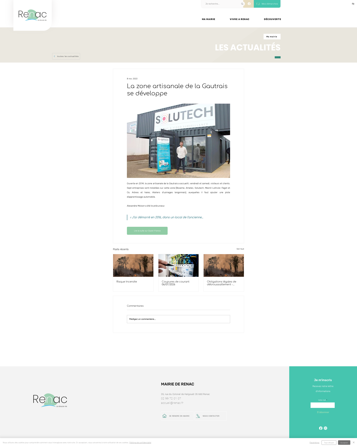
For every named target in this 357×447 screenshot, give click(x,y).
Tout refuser (329, 442)
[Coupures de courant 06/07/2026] (178, 265)
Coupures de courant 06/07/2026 (175, 283)
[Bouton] (32, 25)
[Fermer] (353, 442)
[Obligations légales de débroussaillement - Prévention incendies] (224, 265)
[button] (208, 19)
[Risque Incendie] (133, 265)
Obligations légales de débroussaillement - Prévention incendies (221, 283)
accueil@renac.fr (172, 403)
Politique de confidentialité (140, 442)
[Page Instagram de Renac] (325, 428)
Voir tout (240, 249)
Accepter (344, 442)
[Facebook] (249, 4)
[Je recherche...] (242, 4)
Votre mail (322, 400)
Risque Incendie (126, 281)
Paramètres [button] (314, 442)
